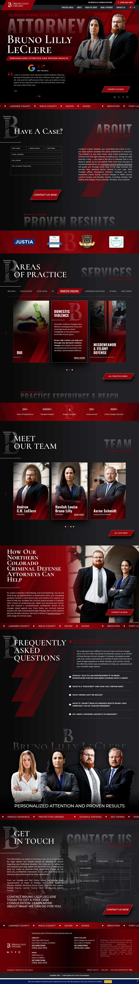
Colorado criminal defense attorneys (116, 164)
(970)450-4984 (82, 948)
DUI (53, 291)
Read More (41, 342)
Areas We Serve (91, 7)
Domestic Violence (69, 291)
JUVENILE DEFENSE (42, 291)
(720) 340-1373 (126, 2)
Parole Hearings (126, 291)
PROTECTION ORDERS (26, 291)
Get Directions (38, 945)
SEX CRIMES (112, 291)
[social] (115, 97)
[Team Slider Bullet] (65, 526)
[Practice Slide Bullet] (66, 369)
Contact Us (120, 7)
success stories (54, 613)
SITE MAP (104, 970)
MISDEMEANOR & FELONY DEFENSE (95, 291)
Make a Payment (107, 7)
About (79, 7)
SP (134, 7)
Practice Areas (67, 7)
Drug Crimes (12, 291)
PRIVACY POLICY (92, 970)
